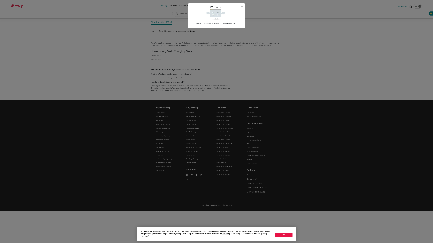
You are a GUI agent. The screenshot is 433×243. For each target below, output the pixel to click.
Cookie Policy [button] (226, 234)
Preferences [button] (144, 236)
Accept (283, 235)
